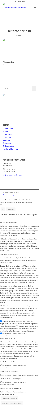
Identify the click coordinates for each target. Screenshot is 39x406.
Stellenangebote (8, 146)
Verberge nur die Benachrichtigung (12, 403)
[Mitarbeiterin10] (19, 22)
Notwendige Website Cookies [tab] (9, 254)
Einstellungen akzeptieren (9, 398)
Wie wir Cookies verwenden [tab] (8, 222)
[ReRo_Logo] (16, 7)
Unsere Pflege (8, 128)
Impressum (7, 140)
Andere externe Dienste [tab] (7, 338)
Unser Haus (7, 137)
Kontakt (5, 131)
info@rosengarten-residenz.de (12, 175)
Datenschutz (7, 143)
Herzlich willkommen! (10, 149)
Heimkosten (7, 134)
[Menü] (35, 7)
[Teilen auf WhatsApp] (6, 65)
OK (3, 209)
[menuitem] (35, 7)
